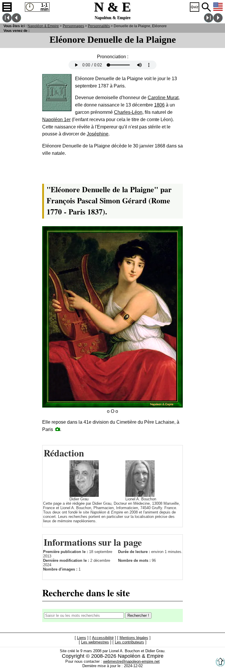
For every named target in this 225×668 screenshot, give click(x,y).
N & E (43, 26)
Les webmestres (95, 642)
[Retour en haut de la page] (220, 665)
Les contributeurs (129, 642)
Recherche (206, 7)
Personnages (73, 26)
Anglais (218, 7)
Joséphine (97, 133)
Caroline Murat (163, 97)
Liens (81, 638)
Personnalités (99, 26)
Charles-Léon (128, 112)
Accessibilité (103, 638)
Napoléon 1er (56, 119)
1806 (159, 104)
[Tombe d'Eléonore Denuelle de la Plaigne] (57, 429)
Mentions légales (134, 638)
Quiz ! (194, 7)
